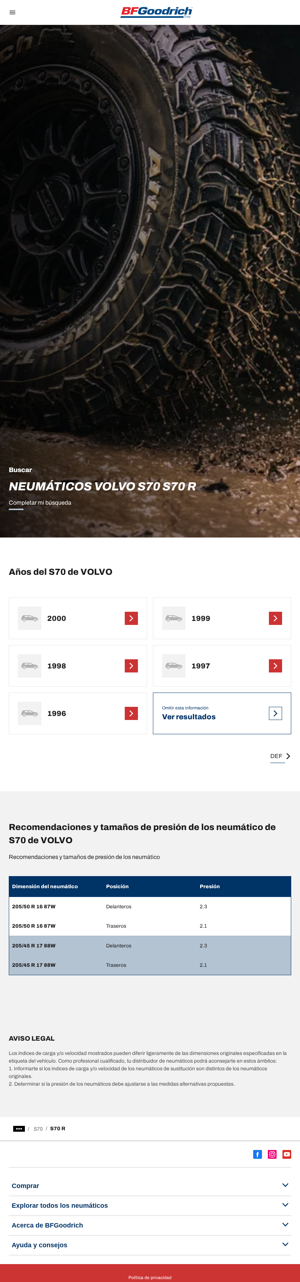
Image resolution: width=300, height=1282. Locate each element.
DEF (276, 756)
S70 (38, 1129)
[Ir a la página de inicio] (156, 12)
